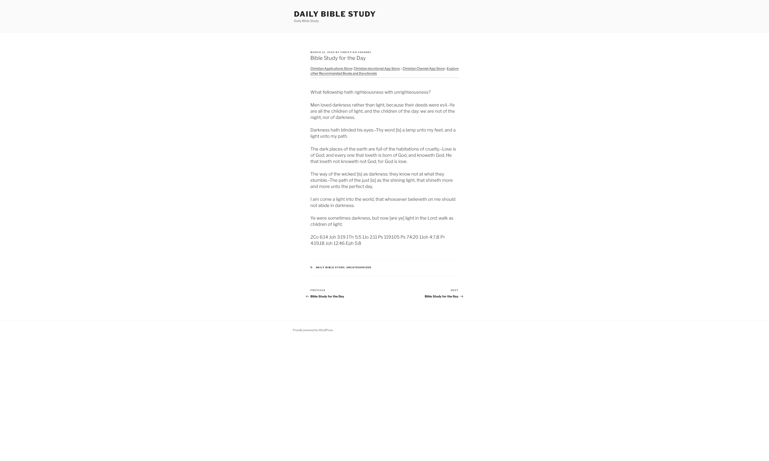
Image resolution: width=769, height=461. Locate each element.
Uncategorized (358, 267)
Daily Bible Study (335, 14)
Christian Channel (356, 52)
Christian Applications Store (331, 68)
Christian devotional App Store (377, 68)
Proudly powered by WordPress (313, 330)
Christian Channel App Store (423, 68)
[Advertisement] (120, 399)
